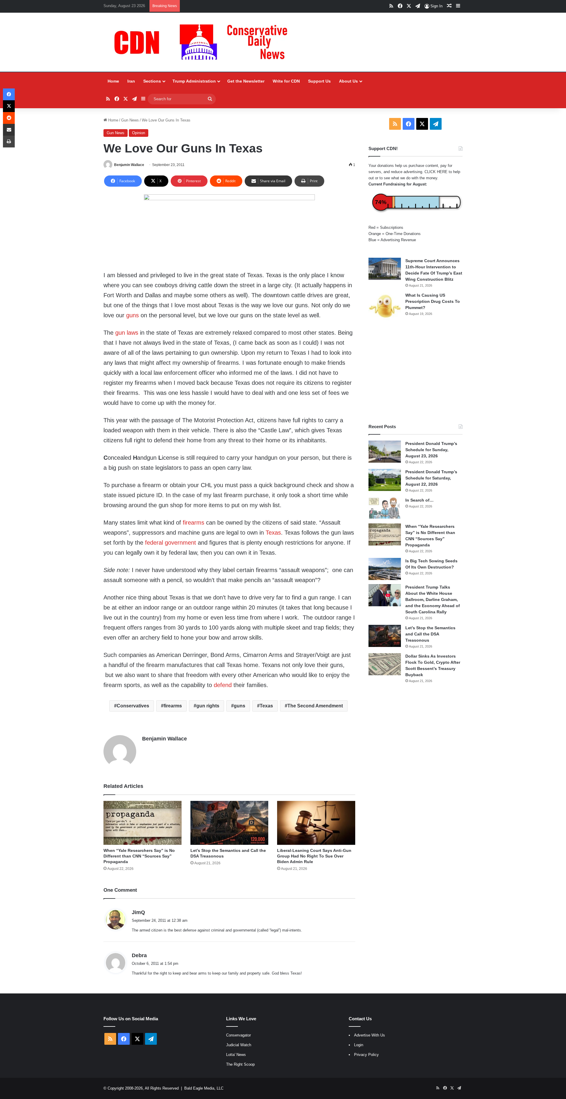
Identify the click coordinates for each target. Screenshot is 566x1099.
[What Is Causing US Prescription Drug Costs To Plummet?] (384, 306)
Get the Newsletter (245, 81)
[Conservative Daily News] (203, 42)
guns (132, 315)
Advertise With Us (369, 1035)
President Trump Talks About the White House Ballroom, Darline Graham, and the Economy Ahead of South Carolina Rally (432, 599)
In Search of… (419, 500)
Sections (152, 81)
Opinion (138, 133)
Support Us (319, 81)
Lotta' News (236, 1054)
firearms (193, 522)
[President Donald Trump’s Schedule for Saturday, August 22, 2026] (384, 480)
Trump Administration (194, 81)
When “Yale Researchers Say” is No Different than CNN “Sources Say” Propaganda (139, 856)
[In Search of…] (384, 508)
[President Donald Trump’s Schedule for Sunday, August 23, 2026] (384, 452)
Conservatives (133, 705)
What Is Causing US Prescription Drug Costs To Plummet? (432, 301)
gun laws (126, 332)
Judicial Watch (238, 1045)
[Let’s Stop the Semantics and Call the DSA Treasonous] (229, 823)
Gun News (130, 120)
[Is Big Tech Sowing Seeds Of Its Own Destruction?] (384, 569)
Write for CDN (286, 81)
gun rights (207, 705)
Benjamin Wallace (129, 165)
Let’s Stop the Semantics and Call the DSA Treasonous (430, 634)
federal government (170, 542)
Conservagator (238, 1035)
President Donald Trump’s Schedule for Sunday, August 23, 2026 (431, 449)
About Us (348, 81)
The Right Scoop (240, 1064)
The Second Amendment (315, 705)
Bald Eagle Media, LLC (203, 1088)
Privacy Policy (366, 1054)
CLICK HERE (435, 172)
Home (113, 81)
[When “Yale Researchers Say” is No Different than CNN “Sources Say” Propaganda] (142, 823)
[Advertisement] (415, 372)
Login (358, 1045)
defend (223, 685)
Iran (131, 81)
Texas (273, 532)
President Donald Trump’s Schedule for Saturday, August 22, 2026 (431, 478)
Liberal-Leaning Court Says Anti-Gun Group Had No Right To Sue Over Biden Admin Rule (314, 856)
